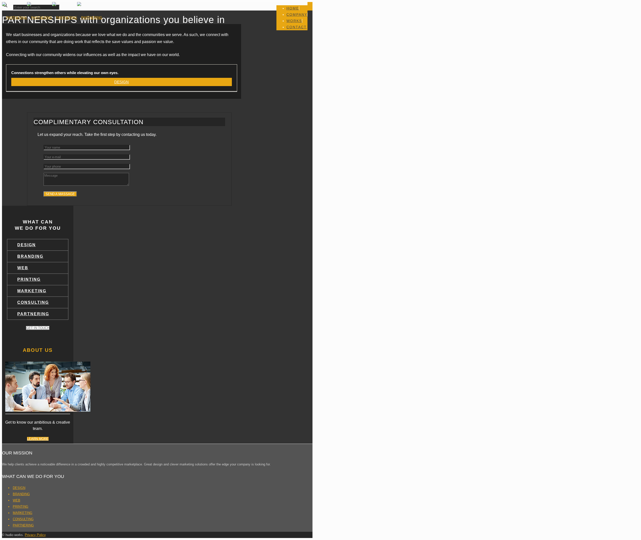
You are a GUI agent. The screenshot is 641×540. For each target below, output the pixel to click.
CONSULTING (33, 302)
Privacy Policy (35, 535)
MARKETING (31, 291)
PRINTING (29, 279)
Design (121, 82)
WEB (22, 268)
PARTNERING (33, 314)
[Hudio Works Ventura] (52, 17)
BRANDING (30, 256)
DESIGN (26, 245)
